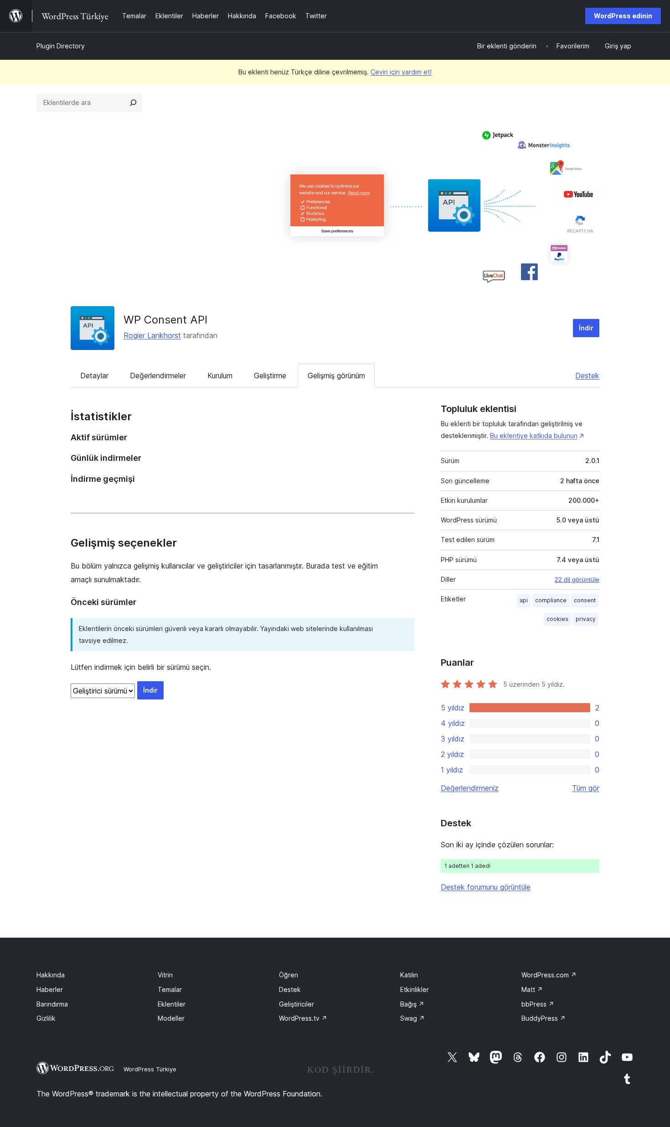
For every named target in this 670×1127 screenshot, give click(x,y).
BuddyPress (543, 1018)
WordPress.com (549, 975)
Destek (587, 375)
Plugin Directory (60, 46)
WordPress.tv (303, 1018)
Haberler (49, 989)
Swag (412, 1018)
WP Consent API (165, 319)
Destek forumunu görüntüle (486, 887)
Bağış (412, 1004)
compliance (551, 600)
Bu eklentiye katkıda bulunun (533, 435)
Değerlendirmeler (158, 375)
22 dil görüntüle (577, 579)
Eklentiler (172, 1004)
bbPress (537, 1004)
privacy (586, 619)
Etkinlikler (414, 989)
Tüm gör (585, 788)
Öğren (288, 975)
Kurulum (219, 375)
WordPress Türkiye (150, 1069)
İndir (586, 328)
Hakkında (50, 975)
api (524, 600)
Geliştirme (270, 375)
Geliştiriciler (296, 1004)
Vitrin (165, 975)
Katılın (409, 975)
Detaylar (94, 375)
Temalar (170, 989)
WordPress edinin (623, 16)
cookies (557, 619)
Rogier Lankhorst (152, 335)
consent (585, 600)
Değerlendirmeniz (470, 788)
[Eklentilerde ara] (133, 103)
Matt (532, 989)
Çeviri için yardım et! (401, 72)
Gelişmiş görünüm (336, 375)
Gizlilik (46, 1018)
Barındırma (52, 1004)
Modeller (171, 1018)
